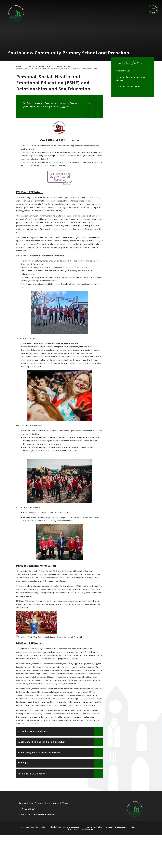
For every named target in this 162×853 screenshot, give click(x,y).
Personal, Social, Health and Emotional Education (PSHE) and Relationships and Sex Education (57, 69)
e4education (74, 827)
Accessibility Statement (116, 827)
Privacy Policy (72, 829)
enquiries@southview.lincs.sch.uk (37, 814)
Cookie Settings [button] (88, 829)
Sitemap (134, 827)
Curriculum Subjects (65, 66)
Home (18, 66)
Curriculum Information (38, 66)
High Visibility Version (93, 827)
